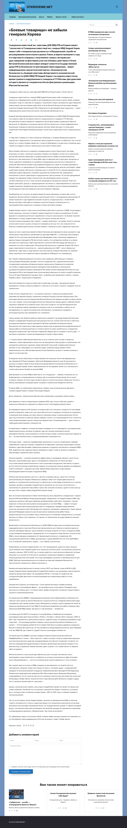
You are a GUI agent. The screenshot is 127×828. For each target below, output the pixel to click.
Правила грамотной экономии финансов (101, 794)
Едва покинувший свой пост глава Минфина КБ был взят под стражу (102, 162)
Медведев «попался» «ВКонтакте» (97, 65)
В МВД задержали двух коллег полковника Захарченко (101, 33)
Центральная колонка (27, 17)
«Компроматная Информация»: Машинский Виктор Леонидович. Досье (102, 83)
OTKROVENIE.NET (39, 7)
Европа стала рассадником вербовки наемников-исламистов (103, 144)
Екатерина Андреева (97, 113)
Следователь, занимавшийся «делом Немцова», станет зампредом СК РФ (101, 127)
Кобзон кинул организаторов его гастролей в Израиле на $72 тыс (102, 179)
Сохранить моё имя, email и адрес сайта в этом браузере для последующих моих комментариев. (40, 767)
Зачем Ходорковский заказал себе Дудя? (63, 794)
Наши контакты (78, 17)
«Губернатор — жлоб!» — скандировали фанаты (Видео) (22, 803)
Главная (12, 17)
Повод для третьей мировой (100, 99)
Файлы (50, 17)
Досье (41, 17)
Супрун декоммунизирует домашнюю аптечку (99, 49)
